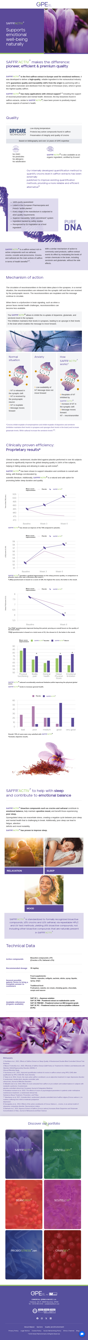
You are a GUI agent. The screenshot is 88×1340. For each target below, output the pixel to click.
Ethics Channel (68, 1331)
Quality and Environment (54, 1327)
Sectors (40, 1327)
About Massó (29, 1327)
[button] (84, 4)
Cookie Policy (36, 1331)
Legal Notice (25, 1331)
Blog (77, 1331)
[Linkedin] (51, 1318)
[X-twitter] (46, 1318)
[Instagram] (42, 1318)
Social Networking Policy (52, 1331)
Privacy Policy (14, 1331)
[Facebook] (37, 1318)
